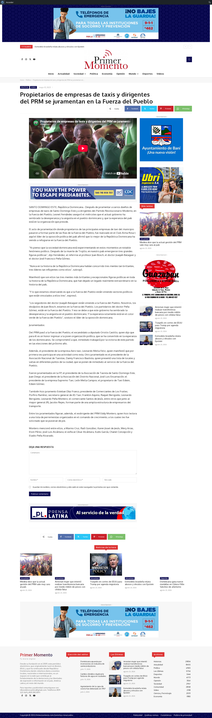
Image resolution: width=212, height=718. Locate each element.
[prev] (185, 46)
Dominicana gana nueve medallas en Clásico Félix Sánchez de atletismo (66, 46)
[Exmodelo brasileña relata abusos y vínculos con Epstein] (146, 340)
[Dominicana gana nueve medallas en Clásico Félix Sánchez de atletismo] (176, 564)
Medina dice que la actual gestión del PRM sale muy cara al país (160, 243)
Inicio (22, 80)
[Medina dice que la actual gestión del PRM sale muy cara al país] (161, 224)
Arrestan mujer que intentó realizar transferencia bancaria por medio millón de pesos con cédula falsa (168, 311)
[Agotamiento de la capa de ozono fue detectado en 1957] (72, 690)
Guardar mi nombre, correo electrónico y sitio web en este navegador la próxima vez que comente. (76, 487)
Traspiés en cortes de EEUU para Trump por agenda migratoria (168, 325)
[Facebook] (22, 59)
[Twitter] (30, 59)
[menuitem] (2, 2)
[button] (189, 59)
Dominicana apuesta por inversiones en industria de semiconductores (92, 663)
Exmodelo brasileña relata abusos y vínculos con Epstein (168, 339)
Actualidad (145, 239)
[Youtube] (34, 59)
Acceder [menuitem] (10, 2)
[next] (190, 46)
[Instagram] (26, 59)
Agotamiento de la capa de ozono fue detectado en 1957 (93, 687)
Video (33, 87)
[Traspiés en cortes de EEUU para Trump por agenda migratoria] (146, 327)
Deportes (164, 578)
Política (28, 80)
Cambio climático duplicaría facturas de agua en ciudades (93, 675)
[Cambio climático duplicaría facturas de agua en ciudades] (72, 678)
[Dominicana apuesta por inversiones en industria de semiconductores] (72, 665)
